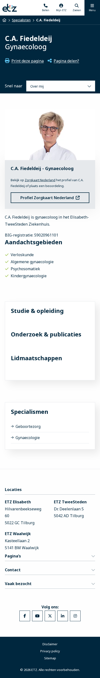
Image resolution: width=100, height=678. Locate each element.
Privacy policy (50, 651)
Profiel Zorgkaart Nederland (47, 197)
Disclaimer (50, 644)
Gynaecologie (28, 437)
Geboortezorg (28, 426)
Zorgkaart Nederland (40, 180)
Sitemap (50, 658)
